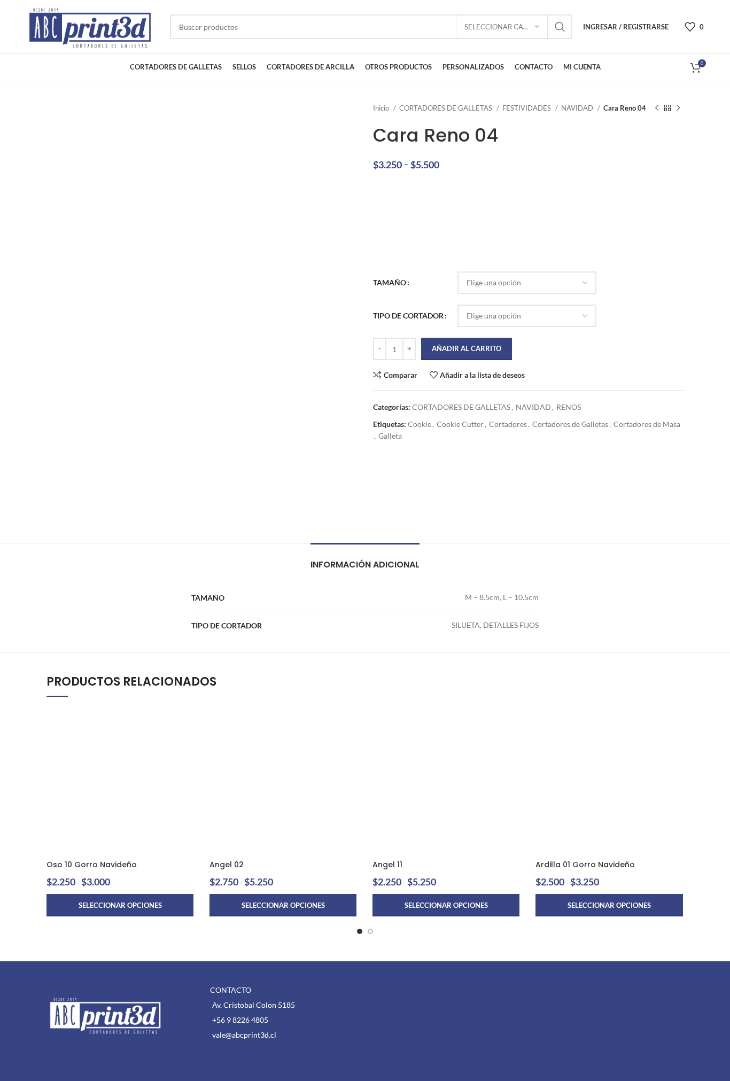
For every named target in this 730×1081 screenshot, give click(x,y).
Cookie (419, 424)
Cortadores (508, 424)
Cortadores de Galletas (570, 424)
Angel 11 (387, 864)
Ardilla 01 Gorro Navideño (585, 864)
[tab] (365, 559)
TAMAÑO (389, 282)
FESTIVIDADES (527, 108)
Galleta (390, 435)
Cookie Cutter (460, 424)
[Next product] (678, 108)
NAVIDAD (578, 108)
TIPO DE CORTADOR (408, 315)
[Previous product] (656, 108)
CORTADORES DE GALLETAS (446, 108)
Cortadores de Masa (646, 424)
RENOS (568, 406)
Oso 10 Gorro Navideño (91, 864)
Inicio (382, 108)
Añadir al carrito (466, 348)
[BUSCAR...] (560, 26)
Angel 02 (226, 864)
